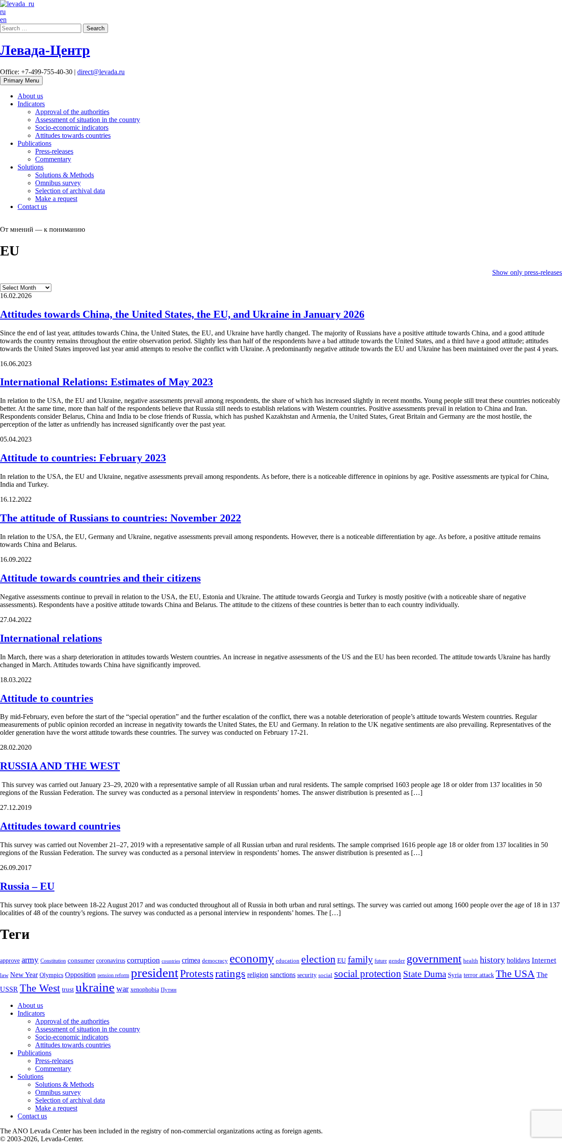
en (3, 19)
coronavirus (110, 960)
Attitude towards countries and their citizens (100, 578)
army (30, 959)
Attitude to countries (46, 698)
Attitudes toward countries (60, 826)
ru (3, 11)
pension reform (113, 975)
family (360, 959)
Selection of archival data (70, 190)
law (4, 975)
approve (10, 960)
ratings (230, 973)
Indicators (31, 104)
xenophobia (144, 989)
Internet (544, 960)
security (307, 974)
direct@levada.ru (101, 71)
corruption (143, 960)
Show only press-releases (527, 272)
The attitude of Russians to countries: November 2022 (120, 518)
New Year (24, 974)
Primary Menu (21, 80)
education (287, 961)
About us (30, 96)
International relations (51, 638)
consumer (81, 960)
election (318, 959)
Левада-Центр (45, 50)
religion (257, 974)
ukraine (95, 987)
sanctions (282, 975)
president (154, 973)
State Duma (424, 974)
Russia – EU (27, 886)
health (470, 961)
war (122, 988)
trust (68, 989)
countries (171, 961)
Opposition (80, 975)
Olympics (51, 975)
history (492, 959)
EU (341, 960)
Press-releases (54, 151)
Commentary (53, 159)
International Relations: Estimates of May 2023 (106, 382)
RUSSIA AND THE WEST (60, 766)
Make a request (56, 198)
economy (252, 958)
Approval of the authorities (72, 111)
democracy (215, 961)
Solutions (30, 167)
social (325, 975)
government (434, 958)
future (381, 961)
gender (397, 961)
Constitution (53, 961)
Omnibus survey (58, 183)
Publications (34, 143)
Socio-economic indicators (71, 127)
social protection (367, 973)
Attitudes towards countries (73, 135)
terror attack (479, 974)
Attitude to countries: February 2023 (83, 458)
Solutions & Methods (64, 175)
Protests (196, 973)
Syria (455, 974)
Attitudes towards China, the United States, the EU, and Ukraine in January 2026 (182, 314)
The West (40, 988)
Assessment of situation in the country (87, 119)
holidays (518, 960)
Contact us (32, 206)
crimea (191, 960)
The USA (515, 973)
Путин (169, 990)
